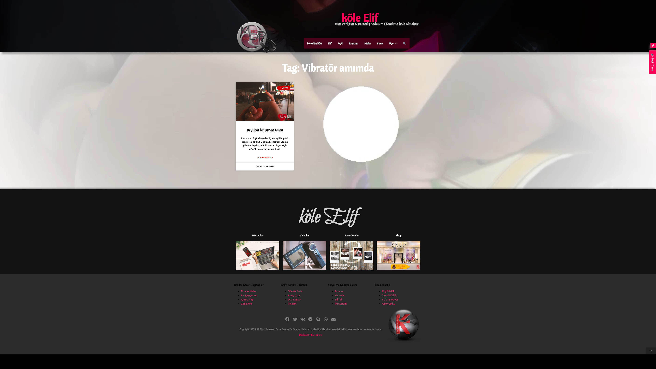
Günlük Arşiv (295, 291)
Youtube (339, 295)
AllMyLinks (388, 303)
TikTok (338, 299)
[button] (287, 319)
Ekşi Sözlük (388, 291)
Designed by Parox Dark (310, 334)
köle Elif (359, 17)
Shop (380, 43)
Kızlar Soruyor (390, 299)
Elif (330, 43)
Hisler (367, 43)
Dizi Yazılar (294, 299)
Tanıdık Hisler (248, 291)
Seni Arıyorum (249, 295)
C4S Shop (246, 303)
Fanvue (339, 291)
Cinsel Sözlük (389, 295)
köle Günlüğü (314, 43)
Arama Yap (247, 299)
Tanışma (353, 43)
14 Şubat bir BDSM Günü (265, 130)
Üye (391, 43)
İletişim (292, 303)
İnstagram (341, 303)
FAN (340, 43)
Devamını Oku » (265, 157)
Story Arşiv (294, 295)
